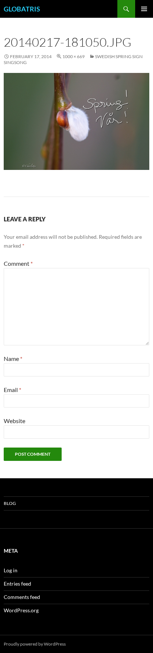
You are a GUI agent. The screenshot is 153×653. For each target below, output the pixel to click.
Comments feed (22, 597)
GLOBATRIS (22, 9)
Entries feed (17, 583)
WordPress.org (21, 610)
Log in (10, 570)
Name (13, 358)
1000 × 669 (73, 56)
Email (12, 389)
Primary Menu (144, 9)
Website (14, 420)
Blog (10, 503)
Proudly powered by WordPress (35, 644)
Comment (18, 263)
